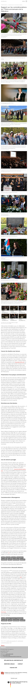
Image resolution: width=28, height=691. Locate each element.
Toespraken (4, 559)
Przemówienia (20, 557)
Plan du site (13, 667)
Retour (2, 645)
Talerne (9, 559)
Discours (13, 557)
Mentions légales (9, 664)
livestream (3, 612)
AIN (21, 577)
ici (8, 552)
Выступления (16, 559)
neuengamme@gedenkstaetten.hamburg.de (12, 656)
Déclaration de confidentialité (13, 660)
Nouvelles (3, 1)
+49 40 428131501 (6, 655)
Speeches (8, 557)
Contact (20, 664)
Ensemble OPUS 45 (19, 362)
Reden (3, 557)
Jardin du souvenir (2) (11, 641)
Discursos (23, 559)
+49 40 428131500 (9, 654)
